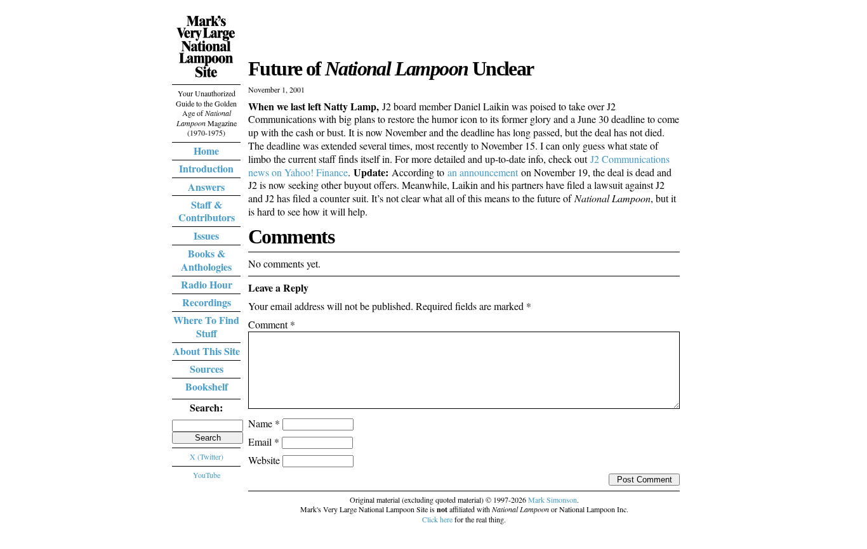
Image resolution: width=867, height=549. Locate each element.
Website (264, 460)
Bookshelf (206, 386)
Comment (271, 324)
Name (264, 423)
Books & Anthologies (206, 260)
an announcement (482, 172)
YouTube (206, 475)
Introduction (206, 168)
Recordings (206, 302)
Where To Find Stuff (206, 326)
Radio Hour (206, 284)
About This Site (206, 351)
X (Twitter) (206, 456)
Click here (437, 519)
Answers (206, 186)
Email (263, 441)
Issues (206, 235)
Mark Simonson (552, 499)
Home (206, 150)
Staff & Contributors (206, 211)
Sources (206, 368)
